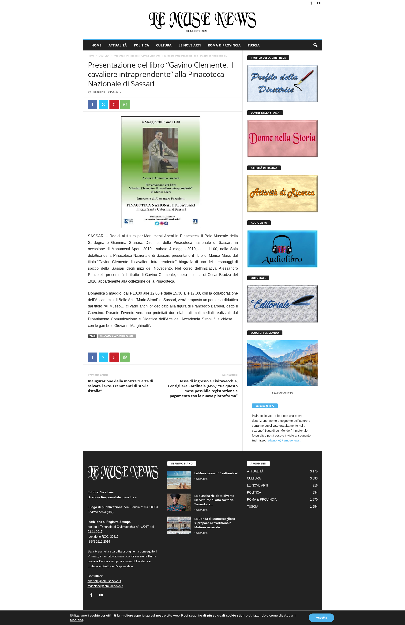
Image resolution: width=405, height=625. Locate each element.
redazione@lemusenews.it (284, 440)
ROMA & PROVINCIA (224, 45)
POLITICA (141, 45)
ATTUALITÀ (118, 45)
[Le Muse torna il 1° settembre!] (179, 480)
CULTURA (164, 45)
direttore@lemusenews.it (104, 581)
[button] (315, 45)
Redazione (98, 91)
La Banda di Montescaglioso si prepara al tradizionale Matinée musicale (214, 523)
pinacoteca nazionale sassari (117, 336)
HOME (96, 45)
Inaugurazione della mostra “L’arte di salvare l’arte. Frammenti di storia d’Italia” (120, 386)
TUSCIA (254, 45)
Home (91, 55)
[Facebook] (311, 3)
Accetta (321, 617)
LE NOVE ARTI (190, 45)
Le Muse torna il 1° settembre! (216, 473)
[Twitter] (103, 104)
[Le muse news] (202, 21)
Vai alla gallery (264, 405)
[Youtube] (319, 3)
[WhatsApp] (125, 104)
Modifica (76, 620)
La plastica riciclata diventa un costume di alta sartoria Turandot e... (214, 500)
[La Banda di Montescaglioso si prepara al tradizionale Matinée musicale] (179, 525)
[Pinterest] (114, 104)
